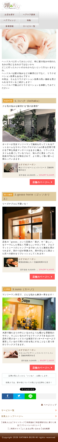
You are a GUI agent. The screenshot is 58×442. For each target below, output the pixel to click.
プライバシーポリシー (30, 425)
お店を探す (10, 14)
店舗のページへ (41, 182)
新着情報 (10, 26)
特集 (29, 20)
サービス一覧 (29, 26)
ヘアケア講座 (29, 14)
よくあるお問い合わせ (31, 429)
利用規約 (30, 422)
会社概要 (46, 429)
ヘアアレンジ (10, 20)
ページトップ (50, 405)
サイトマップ (19, 422)
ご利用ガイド (14, 429)
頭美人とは (7, 422)
